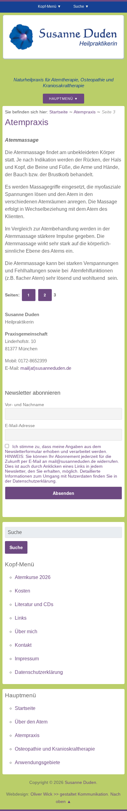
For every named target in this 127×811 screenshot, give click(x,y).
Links (21, 618)
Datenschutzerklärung (39, 672)
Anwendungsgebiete (37, 762)
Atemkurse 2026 (33, 577)
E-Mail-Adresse (20, 425)
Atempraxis (85, 111)
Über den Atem (31, 721)
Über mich (26, 631)
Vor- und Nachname (24, 404)
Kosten (22, 590)
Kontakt (23, 645)
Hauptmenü (61, 98)
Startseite (58, 111)
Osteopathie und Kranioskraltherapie (55, 749)
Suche (78, 6)
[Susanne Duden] (63, 57)
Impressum (27, 658)
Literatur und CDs (34, 604)
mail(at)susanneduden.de (45, 368)
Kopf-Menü (47, 6)
